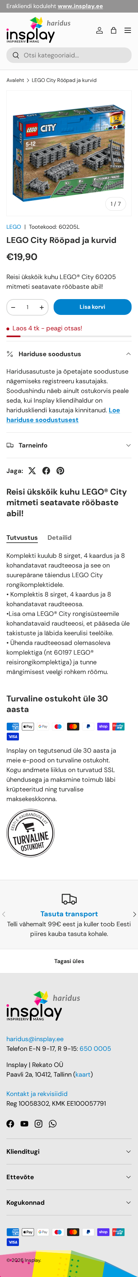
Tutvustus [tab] (22, 537)
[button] (114, 30)
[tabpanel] (69, 614)
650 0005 (95, 1048)
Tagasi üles (69, 961)
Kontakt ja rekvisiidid (37, 1094)
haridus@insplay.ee (35, 1039)
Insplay (32, 1260)
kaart (83, 1074)
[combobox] (69, 55)
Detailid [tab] (59, 537)
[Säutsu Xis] (32, 471)
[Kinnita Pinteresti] (60, 471)
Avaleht (15, 80)
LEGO (13, 226)
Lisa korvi (92, 306)
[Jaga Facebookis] (46, 471)
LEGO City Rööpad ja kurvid (64, 80)
